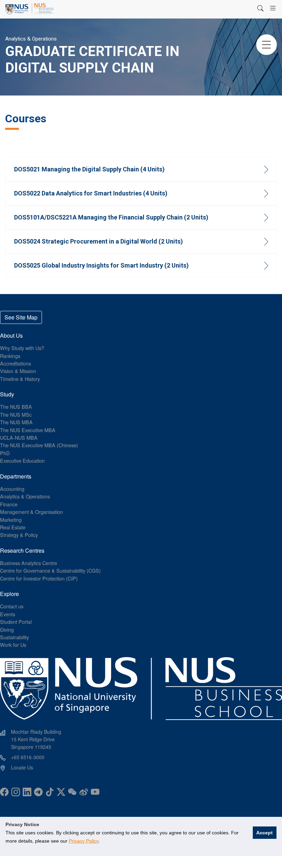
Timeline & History (20, 378)
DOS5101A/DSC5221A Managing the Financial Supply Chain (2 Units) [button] (111, 217)
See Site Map (20, 317)
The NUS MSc (16, 414)
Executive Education (22, 460)
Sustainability (14, 637)
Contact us (11, 606)
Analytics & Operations (25, 496)
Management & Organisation (31, 511)
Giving (7, 629)
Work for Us (13, 644)
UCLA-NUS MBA (18, 437)
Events (7, 614)
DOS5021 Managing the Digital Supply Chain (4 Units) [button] (89, 169)
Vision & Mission (18, 370)
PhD (5, 453)
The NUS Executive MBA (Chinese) (39, 445)
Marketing (11, 519)
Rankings (10, 355)
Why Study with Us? (22, 347)
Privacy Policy (83, 841)
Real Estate (12, 527)
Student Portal (16, 621)
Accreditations (15, 363)
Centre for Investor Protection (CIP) (39, 578)
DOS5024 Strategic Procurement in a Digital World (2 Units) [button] (98, 241)
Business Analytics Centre (28, 562)
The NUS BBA (16, 406)
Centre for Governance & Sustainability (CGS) (50, 570)
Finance (9, 504)
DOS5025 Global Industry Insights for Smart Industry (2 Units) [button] (101, 265)
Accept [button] (264, 832)
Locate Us (22, 767)
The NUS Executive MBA (27, 429)
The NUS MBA (16, 422)
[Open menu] (273, 8)
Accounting (12, 488)
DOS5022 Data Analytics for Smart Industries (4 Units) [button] (90, 193)
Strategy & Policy (19, 534)
